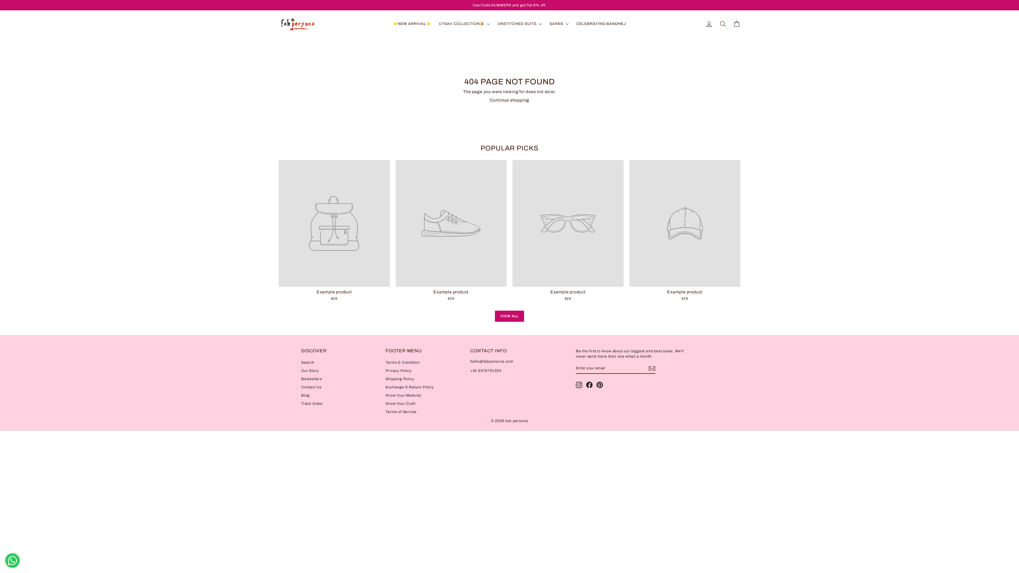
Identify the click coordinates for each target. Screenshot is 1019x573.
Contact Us (311, 387)
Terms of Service (401, 412)
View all (509, 316)
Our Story (310, 371)
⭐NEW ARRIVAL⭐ (412, 24)
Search (307, 362)
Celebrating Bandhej (601, 24)
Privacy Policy (398, 371)
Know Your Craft (400, 404)
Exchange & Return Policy (410, 387)
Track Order (312, 404)
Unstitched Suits (518, 24)
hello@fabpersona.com (491, 361)
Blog (305, 395)
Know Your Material (403, 395)
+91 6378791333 (485, 371)
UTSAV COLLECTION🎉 (462, 24)
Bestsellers (311, 379)
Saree (557, 24)
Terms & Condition (403, 362)
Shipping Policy (400, 379)
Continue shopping (509, 100)
